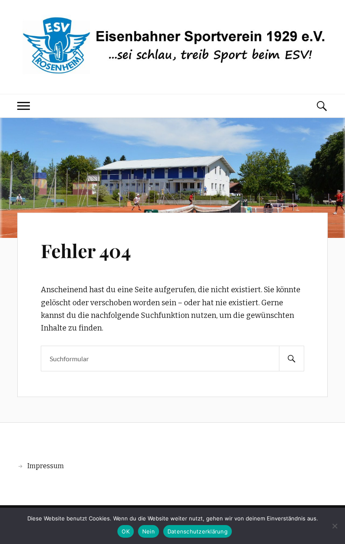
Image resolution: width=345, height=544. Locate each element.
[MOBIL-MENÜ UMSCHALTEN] (23, 105)
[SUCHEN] (291, 358)
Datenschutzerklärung (197, 531)
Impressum (45, 466)
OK (126, 531)
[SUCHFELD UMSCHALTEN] (321, 105)
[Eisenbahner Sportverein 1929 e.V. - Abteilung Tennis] (172, 68)
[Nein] (334, 526)
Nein (148, 531)
